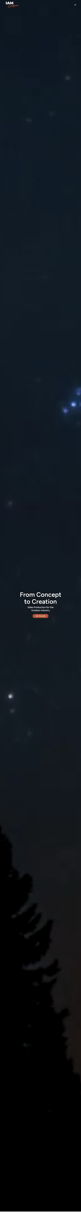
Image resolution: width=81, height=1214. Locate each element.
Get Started (40, 616)
